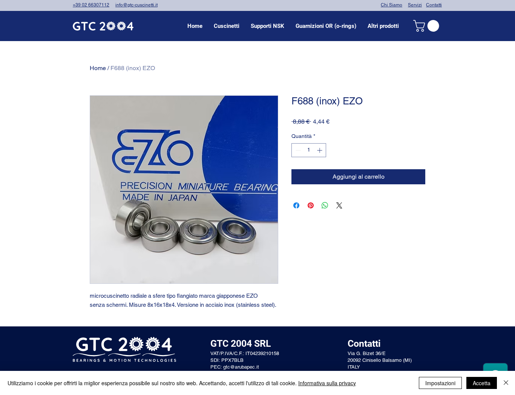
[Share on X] (339, 205)
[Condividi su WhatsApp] (325, 205)
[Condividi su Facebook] (296, 205)
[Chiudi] (505, 383)
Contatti (434, 5)
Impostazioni (440, 383)
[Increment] (320, 150)
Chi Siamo (391, 5)
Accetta (481, 383)
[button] (226, 26)
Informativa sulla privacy (327, 383)
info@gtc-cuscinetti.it (136, 5)
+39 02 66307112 (91, 5)
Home (98, 68)
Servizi (415, 5)
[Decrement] (297, 150)
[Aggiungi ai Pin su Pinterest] (310, 205)
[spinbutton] (309, 150)
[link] (427, 26)
